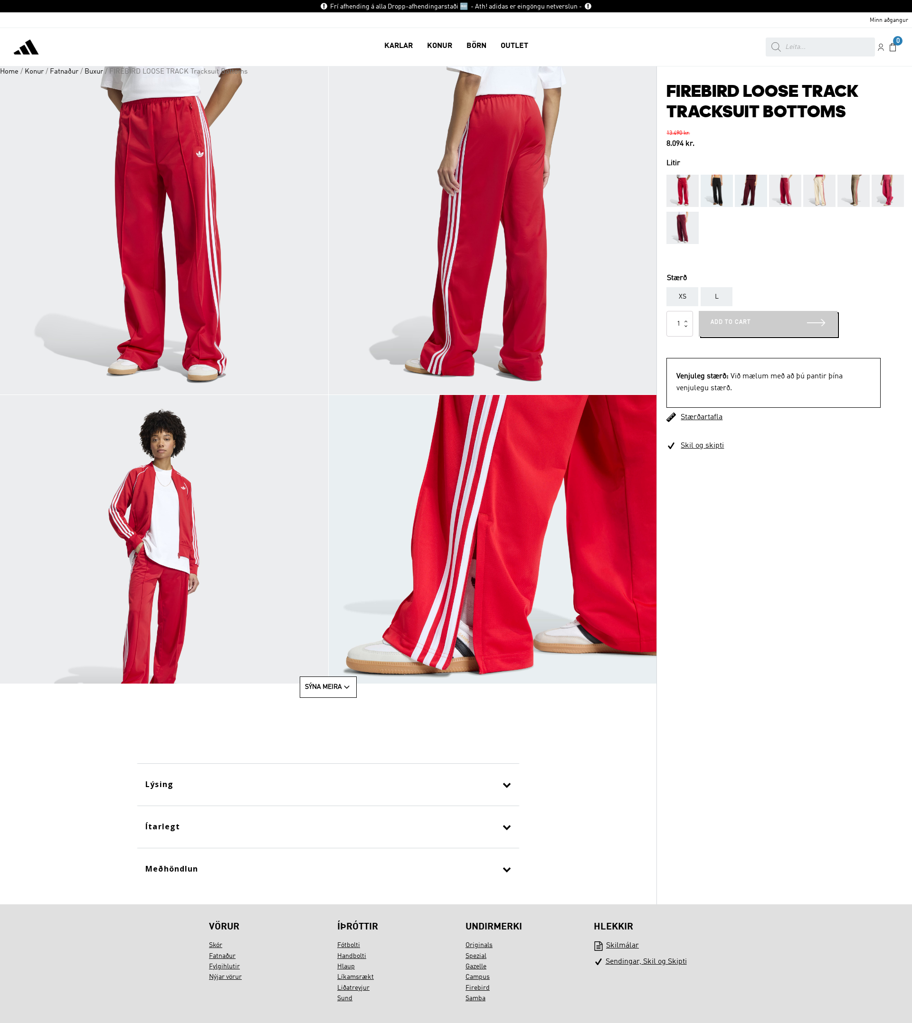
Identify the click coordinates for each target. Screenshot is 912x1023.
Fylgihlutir (224, 966)
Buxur (94, 71)
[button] (399, 47)
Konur (34, 71)
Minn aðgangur (889, 20)
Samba (475, 998)
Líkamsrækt (355, 977)
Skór (215, 945)
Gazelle (476, 966)
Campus (478, 977)
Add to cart (731, 322)
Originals (479, 945)
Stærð (677, 278)
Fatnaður (64, 71)
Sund (344, 998)
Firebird (478, 988)
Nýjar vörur (225, 977)
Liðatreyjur (353, 988)
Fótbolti (348, 945)
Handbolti (351, 956)
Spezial (476, 956)
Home (9, 71)
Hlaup (346, 966)
